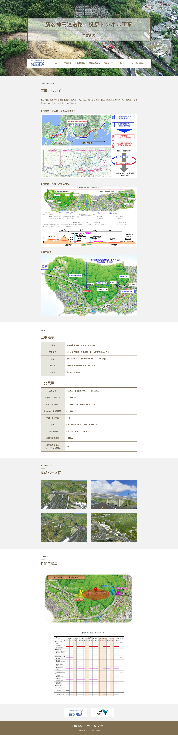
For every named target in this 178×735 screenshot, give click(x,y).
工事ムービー (109, 63)
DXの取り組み (138, 63)
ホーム (58, 63)
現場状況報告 (80, 63)
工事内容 (67, 63)
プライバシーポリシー (96, 726)
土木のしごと (123, 63)
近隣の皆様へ (94, 63)
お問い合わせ (78, 726)
